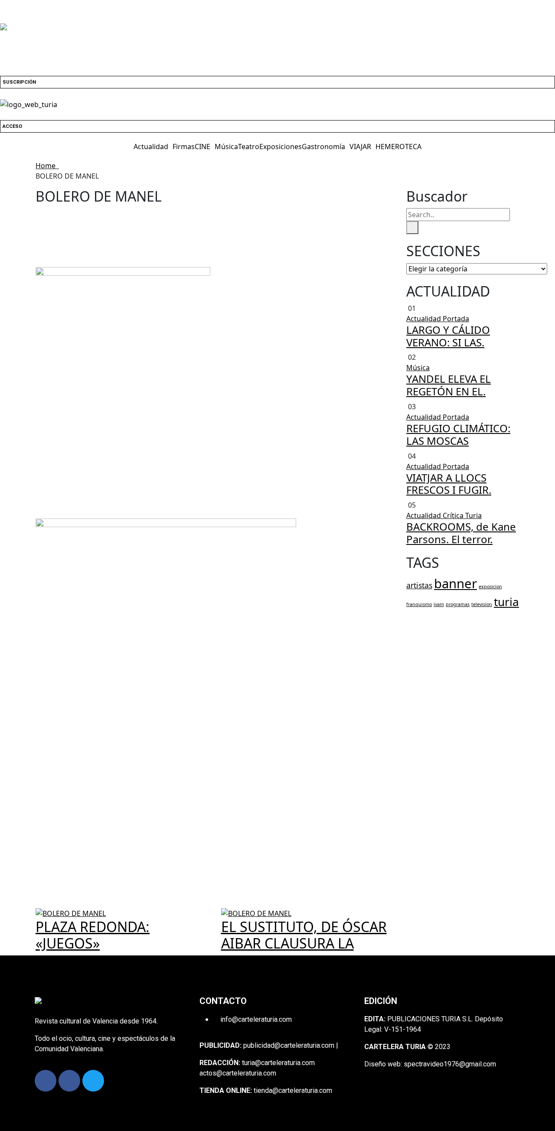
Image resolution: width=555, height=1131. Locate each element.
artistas (419, 585)
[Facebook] (45, 1081)
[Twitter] (93, 1081)
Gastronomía (323, 146)
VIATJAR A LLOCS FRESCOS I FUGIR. (448, 483)
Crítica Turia (462, 515)
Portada (456, 318)
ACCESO (12, 126)
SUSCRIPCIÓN (19, 82)
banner (455, 583)
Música (226, 146)
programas (458, 604)
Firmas (184, 146)
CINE (202, 146)
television (481, 604)
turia (506, 602)
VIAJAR (360, 146)
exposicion (490, 586)
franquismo (419, 604)
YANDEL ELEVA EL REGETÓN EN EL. (448, 385)
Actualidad (151, 146)
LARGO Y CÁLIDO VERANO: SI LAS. (448, 336)
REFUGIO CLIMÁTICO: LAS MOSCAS (458, 434)
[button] (153, 146)
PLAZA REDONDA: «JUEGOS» (93, 934)
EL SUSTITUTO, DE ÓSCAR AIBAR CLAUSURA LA (304, 934)
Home (47, 165)
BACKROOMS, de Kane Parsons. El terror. (461, 532)
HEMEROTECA (398, 146)
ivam (439, 604)
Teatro (248, 146)
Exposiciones (280, 146)
